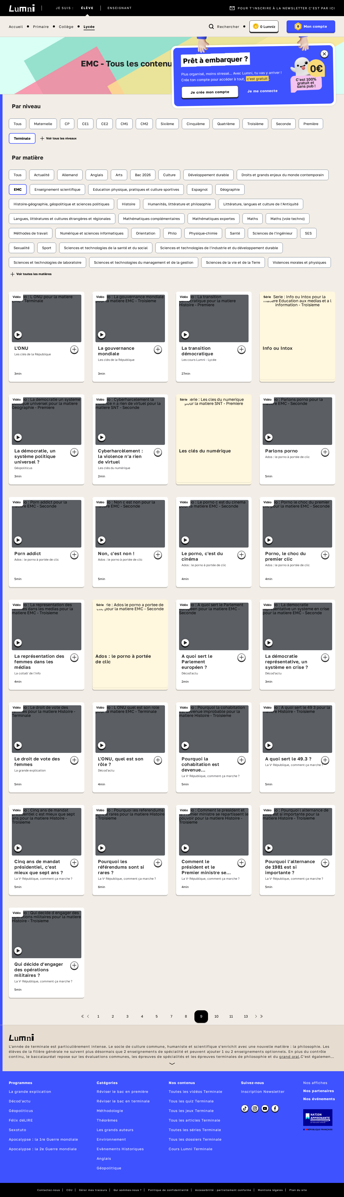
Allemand (70, 175)
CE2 (104, 124)
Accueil (16, 26)
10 (217, 1016)
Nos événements (319, 1099)
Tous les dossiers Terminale (195, 1139)
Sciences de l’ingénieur (272, 233)
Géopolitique (109, 1168)
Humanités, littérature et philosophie (179, 204)
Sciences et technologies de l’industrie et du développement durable (219, 248)
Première (310, 124)
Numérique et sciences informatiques (91, 233)
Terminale (22, 138)
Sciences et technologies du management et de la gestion (143, 262)
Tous (17, 124)
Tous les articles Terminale (194, 1120)
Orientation (145, 233)
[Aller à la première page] (83, 1016)
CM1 (124, 124)
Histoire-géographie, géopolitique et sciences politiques (61, 204)
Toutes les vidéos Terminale (195, 1091)
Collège (66, 26)
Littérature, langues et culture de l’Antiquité (260, 204)
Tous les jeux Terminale (191, 1110)
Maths (252, 218)
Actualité (41, 175)
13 (246, 1016)
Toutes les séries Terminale (195, 1130)
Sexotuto (17, 1130)
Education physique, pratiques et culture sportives (136, 189)
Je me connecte (263, 90)
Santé (235, 233)
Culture (169, 175)
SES (308, 233)
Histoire (128, 204)
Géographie (230, 189)
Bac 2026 (143, 175)
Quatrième (226, 124)
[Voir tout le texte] (172, 1063)
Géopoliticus (21, 1110)
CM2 (144, 124)
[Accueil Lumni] (22, 8)
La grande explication (30, 1091)
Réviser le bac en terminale (123, 1101)
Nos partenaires (318, 1091)
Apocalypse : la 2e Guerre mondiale (43, 1149)
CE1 (85, 124)
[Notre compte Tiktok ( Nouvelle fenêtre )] (245, 1108)
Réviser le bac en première (122, 1091)
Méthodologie (110, 1110)
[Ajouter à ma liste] (74, 349)
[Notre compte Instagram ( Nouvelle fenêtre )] (255, 1108)
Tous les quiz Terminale (191, 1101)
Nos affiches (315, 1082)
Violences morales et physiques (299, 262)
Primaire (41, 26)
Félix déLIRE (21, 1120)
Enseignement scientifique (57, 189)
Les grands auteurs (115, 1130)
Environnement (111, 1139)
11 (231, 1016)
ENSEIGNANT (120, 8)
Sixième (167, 124)
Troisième (255, 124)
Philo (172, 233)
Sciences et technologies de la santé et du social (106, 248)
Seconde (283, 124)
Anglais (96, 175)
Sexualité (21, 248)
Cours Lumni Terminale (191, 1149)
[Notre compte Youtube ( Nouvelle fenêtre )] (265, 1108)
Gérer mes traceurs (93, 1189)
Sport (46, 248)
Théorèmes (107, 1120)
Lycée (89, 26)
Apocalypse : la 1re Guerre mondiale (43, 1139)
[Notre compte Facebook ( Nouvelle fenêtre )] (275, 1108)
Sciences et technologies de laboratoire (47, 262)
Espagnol (200, 189)
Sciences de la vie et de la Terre (233, 262)
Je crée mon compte (210, 92)
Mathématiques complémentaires (151, 218)
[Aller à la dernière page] (261, 1016)
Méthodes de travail (31, 233)
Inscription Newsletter (263, 1091)
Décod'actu (19, 1101)
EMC (18, 189)
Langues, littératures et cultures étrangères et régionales (62, 218)
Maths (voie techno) (287, 218)
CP (67, 124)
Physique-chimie (203, 233)
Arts (119, 175)
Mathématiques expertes (213, 218)
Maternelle (43, 124)
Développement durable (208, 175)
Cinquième (196, 124)
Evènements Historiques (120, 1149)
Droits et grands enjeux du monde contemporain (283, 175)
